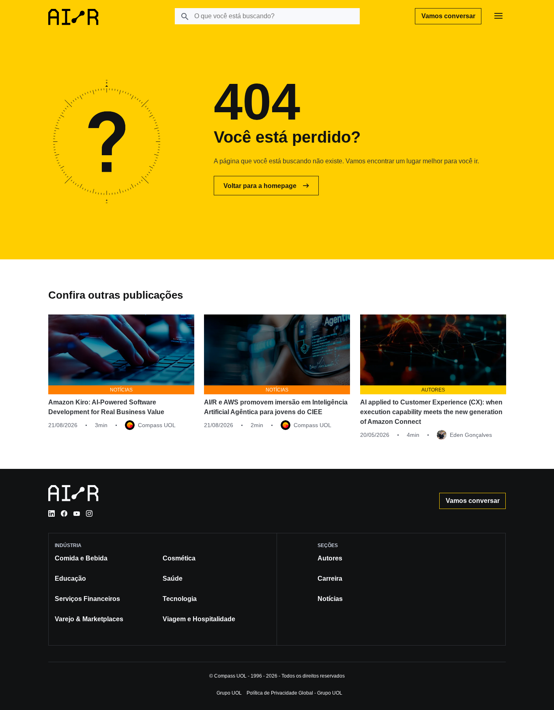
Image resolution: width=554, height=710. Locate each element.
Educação (70, 578)
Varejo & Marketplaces (89, 619)
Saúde (173, 578)
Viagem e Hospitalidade (199, 619)
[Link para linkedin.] (51, 513)
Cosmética (179, 558)
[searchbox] (267, 16)
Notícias (330, 598)
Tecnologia (180, 598)
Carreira (330, 578)
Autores (330, 558)
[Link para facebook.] (64, 513)
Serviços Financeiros (87, 598)
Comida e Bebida (81, 558)
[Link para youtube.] (76, 513)
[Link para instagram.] (89, 513)
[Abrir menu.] (498, 16)
